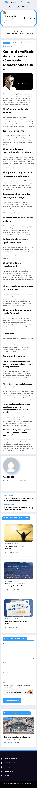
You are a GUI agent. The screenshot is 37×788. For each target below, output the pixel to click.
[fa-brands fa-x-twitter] (14, 6)
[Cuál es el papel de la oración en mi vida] (18, 608)
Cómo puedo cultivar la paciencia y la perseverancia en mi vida (17, 508)
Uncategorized (8, 718)
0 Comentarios (8, 46)
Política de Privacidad (11, 759)
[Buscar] (30, 17)
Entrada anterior (8, 495)
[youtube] (27, 6)
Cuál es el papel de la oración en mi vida (17, 622)
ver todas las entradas (10, 487)
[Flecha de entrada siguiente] (32, 508)
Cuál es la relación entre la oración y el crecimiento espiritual (15, 585)
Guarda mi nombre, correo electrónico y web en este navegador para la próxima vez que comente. (16, 686)
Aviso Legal (8, 767)
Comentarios (6, 644)
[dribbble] (18, 6)
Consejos (6, 43)
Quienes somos (9, 771)
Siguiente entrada (9, 504)
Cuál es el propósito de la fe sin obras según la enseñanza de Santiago (17, 499)
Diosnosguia (9, 16)
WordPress (19, 783)
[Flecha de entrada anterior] (32, 498)
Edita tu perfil (28, 481)
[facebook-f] (9, 6)
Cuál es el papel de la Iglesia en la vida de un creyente (18, 738)
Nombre (5, 662)
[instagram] (23, 6)
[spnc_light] (34, 18)
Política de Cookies (10, 763)
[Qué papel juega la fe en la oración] (18, 533)
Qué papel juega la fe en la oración (15, 547)
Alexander (17, 43)
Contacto (7, 775)
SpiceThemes (18, 785)
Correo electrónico (8, 673)
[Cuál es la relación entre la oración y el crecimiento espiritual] (18, 570)
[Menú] (25, 18)
